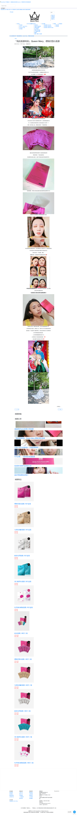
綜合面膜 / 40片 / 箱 (21, 633)
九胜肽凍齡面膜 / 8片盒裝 (22, 530)
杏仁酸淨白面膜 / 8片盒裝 (22, 581)
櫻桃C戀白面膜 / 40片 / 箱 (23, 659)
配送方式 (21, 793)
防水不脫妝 (6, 9)
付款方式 (21, 792)
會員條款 (11, 793)
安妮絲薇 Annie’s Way (13, 801)
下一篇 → (60, 409)
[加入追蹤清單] (15, 553)
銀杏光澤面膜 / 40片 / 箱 (22, 711)
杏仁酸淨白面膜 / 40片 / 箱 (23, 737)
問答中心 (53, 19)
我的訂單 (53, 15)
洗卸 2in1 (10, 9)
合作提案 (31, 796)
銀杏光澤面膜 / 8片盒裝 (22, 556)
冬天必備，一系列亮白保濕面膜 (24, 457)
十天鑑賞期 (21, 796)
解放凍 (24, 9)
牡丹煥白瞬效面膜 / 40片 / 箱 (23, 763)
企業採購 (31, 793)
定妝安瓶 (18, 9)
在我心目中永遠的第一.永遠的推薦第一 (27, 447)
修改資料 (53, 17)
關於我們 (31, 792)
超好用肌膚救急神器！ (21, 475)
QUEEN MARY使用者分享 (22, 466)
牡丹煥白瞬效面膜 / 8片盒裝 (23, 607)
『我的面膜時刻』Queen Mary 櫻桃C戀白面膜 (29, 438)
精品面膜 (2, 9)
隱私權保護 (11, 795)
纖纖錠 (21, 9)
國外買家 (21, 798)
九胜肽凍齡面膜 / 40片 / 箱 (23, 685)
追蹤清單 (53, 16)
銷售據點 (31, 798)
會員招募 (11, 792)
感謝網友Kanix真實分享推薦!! (24, 429)
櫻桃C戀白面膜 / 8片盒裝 (22, 504)
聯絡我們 (31, 795)
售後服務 (21, 795)
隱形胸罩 (14, 9)
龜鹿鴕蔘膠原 (27, 9)
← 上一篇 (17, 409)
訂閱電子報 (11, 796)
